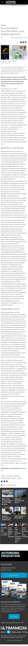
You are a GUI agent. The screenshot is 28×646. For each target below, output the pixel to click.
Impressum (14, 636)
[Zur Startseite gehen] (11, 2)
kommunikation (6, 478)
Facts (21, 637)
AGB (2, 636)
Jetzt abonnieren (14, 575)
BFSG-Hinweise (21, 636)
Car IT (2, 470)
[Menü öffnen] (2, 2)
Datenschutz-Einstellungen (8, 637)
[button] (2, 534)
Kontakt (17, 637)
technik (19, 478)
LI (23, 622)
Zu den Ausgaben (14, 616)
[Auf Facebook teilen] (21, 42)
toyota (14, 478)
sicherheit (10, 476)
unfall (3, 476)
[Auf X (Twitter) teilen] (24, 42)
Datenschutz (7, 636)
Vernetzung (22, 468)
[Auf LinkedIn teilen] (26, 42)
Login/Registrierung (26, 2)
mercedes (16, 476)
